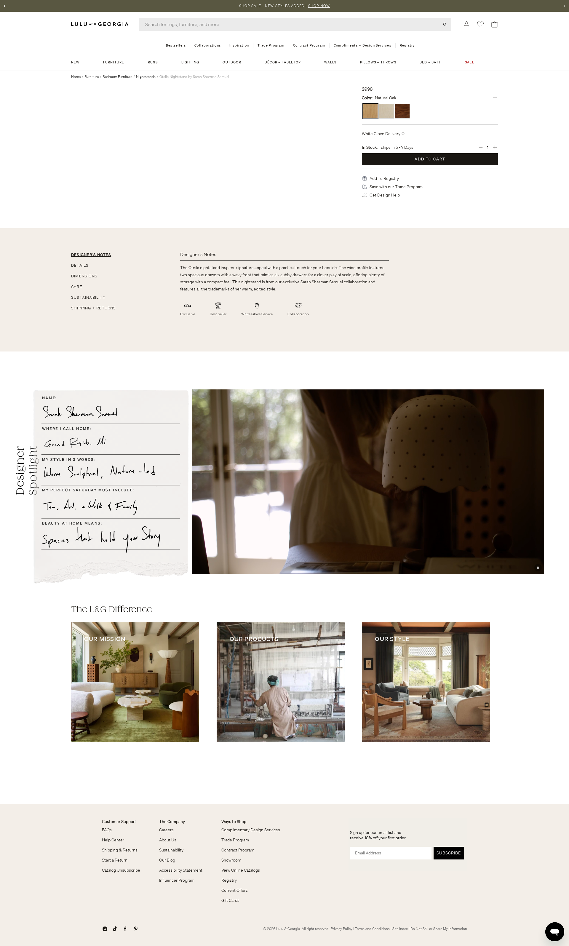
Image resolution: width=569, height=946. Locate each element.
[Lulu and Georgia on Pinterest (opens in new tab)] (136, 929)
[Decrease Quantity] (481, 147)
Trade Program (235, 840)
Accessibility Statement (180, 870)
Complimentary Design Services (250, 829)
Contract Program (237, 850)
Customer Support (119, 821)
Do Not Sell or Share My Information (438, 928)
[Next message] (564, 6)
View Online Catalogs (240, 870)
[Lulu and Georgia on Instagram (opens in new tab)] (105, 929)
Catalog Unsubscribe (121, 870)
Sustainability (171, 850)
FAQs (107, 829)
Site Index (400, 928)
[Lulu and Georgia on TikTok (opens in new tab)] (115, 928)
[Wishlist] (480, 24)
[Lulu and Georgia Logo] (100, 24)
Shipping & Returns (120, 850)
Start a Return (114, 860)
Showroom (231, 860)
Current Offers (234, 890)
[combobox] (295, 24)
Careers (166, 829)
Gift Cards (230, 900)
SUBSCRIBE (449, 853)
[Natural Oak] (370, 111)
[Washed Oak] (386, 111)
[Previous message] (4, 6)
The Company (172, 821)
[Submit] (444, 24)
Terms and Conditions (372, 928)
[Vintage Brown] (402, 111)
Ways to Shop (233, 821)
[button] (384, 178)
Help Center (113, 840)
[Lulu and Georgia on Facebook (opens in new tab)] (125, 929)
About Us (167, 840)
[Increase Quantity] (495, 147)
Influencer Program (176, 880)
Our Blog (167, 860)
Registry (229, 880)
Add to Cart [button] (430, 159)
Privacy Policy (341, 928)
